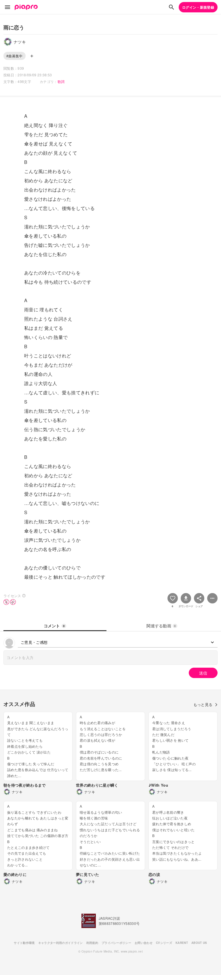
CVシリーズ (164, 943)
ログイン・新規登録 (198, 7)
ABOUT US (199, 943)
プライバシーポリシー (116, 943)
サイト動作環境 (24, 943)
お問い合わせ (144, 943)
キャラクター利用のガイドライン (60, 943)
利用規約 (92, 943)
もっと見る (203, 704)
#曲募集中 (14, 55)
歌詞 (61, 81)
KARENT (182, 943)
